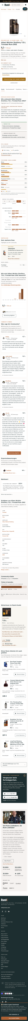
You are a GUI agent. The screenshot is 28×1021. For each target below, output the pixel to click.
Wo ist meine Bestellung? (7, 974)
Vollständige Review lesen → (9, 473)
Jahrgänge (3, 947)
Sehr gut (8, 47)
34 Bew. (16, 688)
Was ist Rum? (4, 933)
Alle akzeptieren (14, 1018)
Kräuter (5, 166)
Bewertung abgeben (9, 315)
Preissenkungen (4, 950)
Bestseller (3, 920)
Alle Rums (3, 918)
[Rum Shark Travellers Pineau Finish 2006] (5, 664)
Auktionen (3, 923)
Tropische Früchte (8, 178)
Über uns (3, 957)
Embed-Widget (4, 966)
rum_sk (7, 413)
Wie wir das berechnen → (7, 494)
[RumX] (7, 5)
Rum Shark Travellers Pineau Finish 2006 (16, 662)
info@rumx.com (5, 907)
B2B (2, 964)
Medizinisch (4, 170)
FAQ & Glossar (4, 935)
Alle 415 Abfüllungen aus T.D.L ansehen (14, 764)
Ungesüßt (11, 531)
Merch (2, 927)
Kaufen (3, 89)
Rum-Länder (4, 941)
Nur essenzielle (14, 1014)
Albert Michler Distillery (8, 521)
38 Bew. (16, 748)
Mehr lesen (3, 60)
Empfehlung (18, 89)
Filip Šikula (8, 380)
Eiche (5, 187)
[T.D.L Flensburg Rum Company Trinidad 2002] (5, 704)
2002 (3, 554)
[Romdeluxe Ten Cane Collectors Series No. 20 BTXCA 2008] (5, 723)
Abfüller (3, 945)
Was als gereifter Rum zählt (9, 645)
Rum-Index (3, 949)
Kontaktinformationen (6, 978)
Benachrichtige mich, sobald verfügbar (14, 79)
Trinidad (4, 512)
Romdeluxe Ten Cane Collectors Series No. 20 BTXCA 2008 (16, 721)
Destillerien (3, 943)
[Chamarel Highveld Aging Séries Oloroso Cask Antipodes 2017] (5, 684)
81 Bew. (16, 707)
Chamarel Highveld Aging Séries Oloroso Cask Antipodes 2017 (17, 682)
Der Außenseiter (7, 641)
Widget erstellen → (5, 569)
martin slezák (9, 356)
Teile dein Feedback (5, 976)
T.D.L (3, 517)
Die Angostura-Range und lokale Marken (13, 636)
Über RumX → (8, 860)
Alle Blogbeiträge (5, 939)
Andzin (7, 336)
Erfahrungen (4, 958)
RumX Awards (4, 925)
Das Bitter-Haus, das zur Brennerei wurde (13, 631)
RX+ (2, 968)
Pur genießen (15, 150)
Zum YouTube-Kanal (8, 864)
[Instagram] (5, 911)
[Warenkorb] (25, 5)
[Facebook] (2, 911)
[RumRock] (4, 470)
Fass (4, 183)
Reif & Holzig (5, 150)
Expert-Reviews (4, 937)
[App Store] (2, 1001)
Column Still (5, 536)
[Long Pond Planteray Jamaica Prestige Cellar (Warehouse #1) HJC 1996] (5, 744)
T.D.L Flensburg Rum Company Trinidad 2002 (16, 702)
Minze (2, 162)
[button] (14, 25)
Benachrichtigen (21, 674)
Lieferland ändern (14, 82)
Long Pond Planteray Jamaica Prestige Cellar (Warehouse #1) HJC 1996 (17, 743)
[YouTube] (8, 911)
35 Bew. (16, 667)
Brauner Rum (5, 40)
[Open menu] (2, 4)
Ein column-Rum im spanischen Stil (11, 634)
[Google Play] (6, 1001)
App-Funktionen (4, 962)
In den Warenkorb (20, 696)
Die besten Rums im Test (6, 921)
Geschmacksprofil (10, 89)
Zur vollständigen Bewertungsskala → (11, 285)
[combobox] (17, 5)
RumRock (8, 470)
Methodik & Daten (5, 960)
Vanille (3, 174)
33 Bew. (16, 727)
